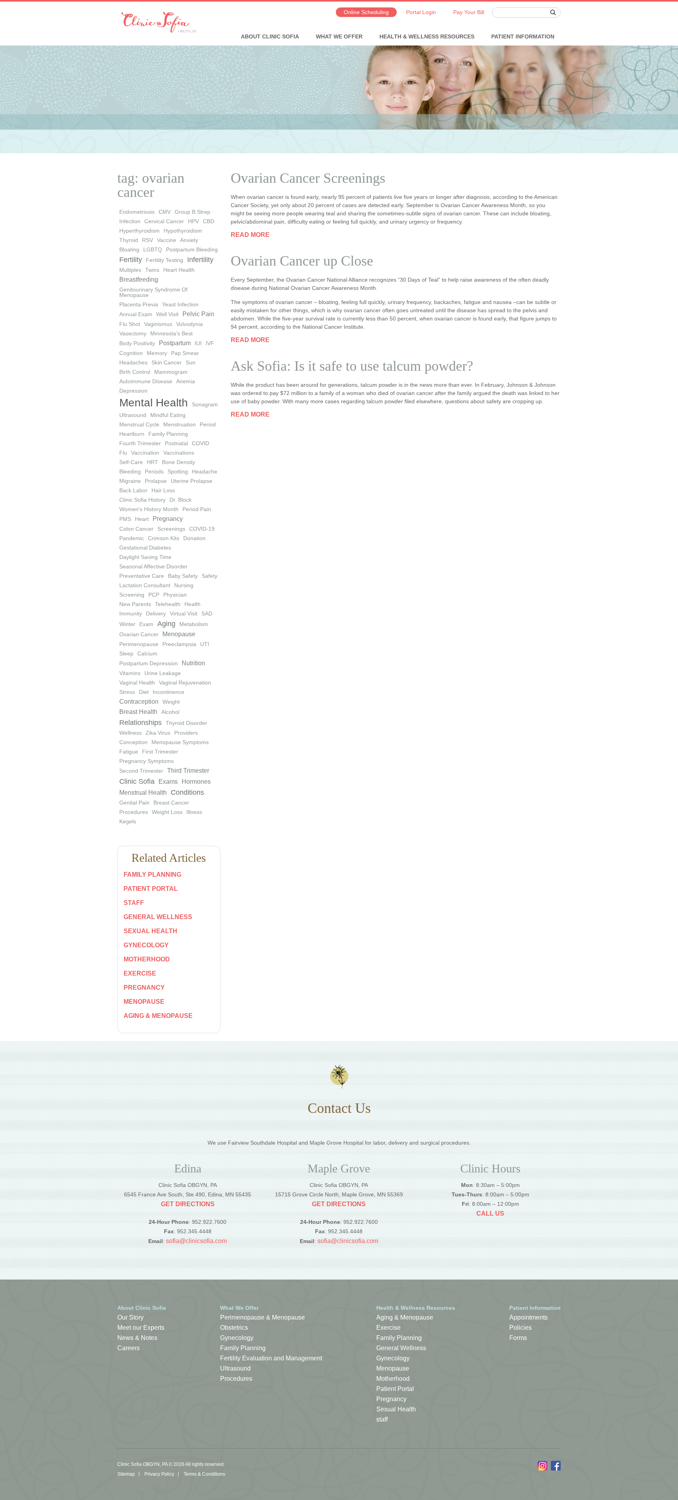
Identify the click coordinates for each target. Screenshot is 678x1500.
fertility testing (164, 260)
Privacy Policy (159, 1474)
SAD (206, 613)
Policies (520, 1327)
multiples (130, 270)
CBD (208, 221)
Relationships (140, 722)
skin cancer (166, 362)
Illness (194, 812)
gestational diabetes (145, 547)
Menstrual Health (143, 792)
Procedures (133, 812)
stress (127, 692)
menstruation (179, 424)
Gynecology (146, 945)
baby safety (183, 576)
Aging (166, 624)
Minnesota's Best (171, 333)
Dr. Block (180, 500)
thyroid (128, 240)
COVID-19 (202, 529)
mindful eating (168, 415)
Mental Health (153, 403)
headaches (133, 362)
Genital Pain (134, 802)
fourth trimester (140, 443)
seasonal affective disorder (153, 566)
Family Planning (152, 874)
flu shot (129, 324)
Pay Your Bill (468, 12)
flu (123, 453)
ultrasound (132, 415)
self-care (131, 462)
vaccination (145, 453)
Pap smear (185, 353)
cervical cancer (164, 221)
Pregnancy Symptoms (146, 761)
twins (152, 270)
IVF (210, 343)
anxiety (189, 240)
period (208, 424)
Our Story (130, 1317)
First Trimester (160, 751)
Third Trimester (188, 770)
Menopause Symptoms (180, 742)
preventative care (141, 576)
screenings (171, 529)
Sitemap (126, 1474)
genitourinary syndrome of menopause (153, 292)
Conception (133, 742)
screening (131, 595)
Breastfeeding (138, 279)
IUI (198, 343)
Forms (518, 1337)
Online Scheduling (366, 12)
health (192, 604)
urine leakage (162, 673)
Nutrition (193, 663)
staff (134, 902)
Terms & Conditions (204, 1474)
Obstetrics (234, 1327)
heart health (179, 270)
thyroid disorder (186, 723)
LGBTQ (152, 249)
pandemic (131, 538)
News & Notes (137, 1337)
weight (171, 702)
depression (133, 391)
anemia (185, 381)
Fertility (130, 260)
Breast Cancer (171, 802)
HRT (152, 462)
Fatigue (128, 751)
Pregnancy (144, 987)
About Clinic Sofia (270, 36)
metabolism (193, 624)
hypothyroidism (183, 231)
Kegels (127, 821)
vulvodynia (189, 324)
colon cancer (136, 529)
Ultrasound (235, 1368)
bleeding (130, 471)
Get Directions (188, 1204)
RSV (147, 240)
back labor (133, 490)
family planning (168, 434)
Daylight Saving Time (145, 557)
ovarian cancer (139, 634)
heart (142, 519)
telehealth (167, 604)
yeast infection (180, 304)
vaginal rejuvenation (185, 682)
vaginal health (137, 682)
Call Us (490, 1213)
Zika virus (158, 733)
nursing (183, 585)
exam (146, 624)
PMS (125, 519)
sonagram (205, 404)
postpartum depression (148, 663)
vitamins (129, 673)
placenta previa (138, 304)
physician (175, 595)
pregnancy (168, 518)
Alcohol (170, 712)
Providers (186, 733)
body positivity (137, 343)
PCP (153, 595)
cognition (131, 353)
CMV (165, 212)
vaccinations (178, 453)
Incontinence (168, 692)
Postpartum (175, 343)
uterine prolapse (191, 481)
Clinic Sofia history (142, 500)
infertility (200, 260)
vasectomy (132, 333)
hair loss (163, 490)
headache (204, 471)
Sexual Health (150, 931)
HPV (193, 221)
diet (144, 692)
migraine (130, 481)
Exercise (140, 973)
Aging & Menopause (158, 1015)
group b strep (192, 212)
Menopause (178, 634)
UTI (204, 644)
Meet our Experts (140, 1327)
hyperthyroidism (139, 231)
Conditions (187, 792)
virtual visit (183, 613)
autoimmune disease (145, 381)
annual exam (135, 314)
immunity (130, 613)
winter (127, 624)
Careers (128, 1348)
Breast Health (138, 711)
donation (194, 538)
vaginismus (158, 324)
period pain (196, 509)
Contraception (139, 701)
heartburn (131, 434)
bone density (178, 462)
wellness (130, 733)
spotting (178, 471)
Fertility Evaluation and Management (271, 1358)
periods (154, 471)
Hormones (196, 781)
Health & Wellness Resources (426, 36)
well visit (167, 314)
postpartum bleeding (192, 249)
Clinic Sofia (137, 781)
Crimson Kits (163, 538)
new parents (135, 604)
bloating (129, 249)
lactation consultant (144, 585)
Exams (168, 781)
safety (209, 576)
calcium (147, 653)
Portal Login (421, 12)
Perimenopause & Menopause (262, 1317)
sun (190, 362)
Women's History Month (149, 509)
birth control (134, 372)
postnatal (176, 443)
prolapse (156, 481)
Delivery (156, 613)
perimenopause (139, 644)
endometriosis (137, 212)
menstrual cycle (139, 424)
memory (157, 353)
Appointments (528, 1317)
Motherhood (147, 959)
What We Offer (339, 36)
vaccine (166, 240)
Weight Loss (167, 812)
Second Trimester (141, 771)
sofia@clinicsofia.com (196, 1241)
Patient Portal (151, 888)
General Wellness (158, 917)
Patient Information (522, 36)
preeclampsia (179, 644)
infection (129, 221)
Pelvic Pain (198, 314)
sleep (126, 653)
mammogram (171, 372)
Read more (250, 234)
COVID (200, 443)
